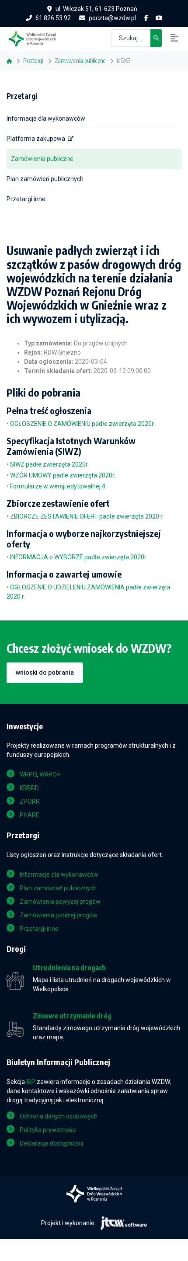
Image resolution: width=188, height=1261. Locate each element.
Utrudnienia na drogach (69, 968)
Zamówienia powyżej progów (60, 901)
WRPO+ (49, 774)
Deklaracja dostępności (51, 1143)
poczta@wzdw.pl (112, 17)
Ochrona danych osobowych (58, 1116)
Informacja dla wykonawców (46, 118)
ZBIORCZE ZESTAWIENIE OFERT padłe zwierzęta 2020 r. (87, 516)
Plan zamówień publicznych (45, 178)
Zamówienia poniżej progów (58, 915)
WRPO (28, 774)
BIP (30, 1081)
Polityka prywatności (48, 1129)
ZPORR (30, 801)
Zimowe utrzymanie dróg (72, 1016)
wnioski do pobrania (45, 672)
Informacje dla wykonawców (59, 874)
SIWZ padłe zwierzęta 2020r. (49, 464)
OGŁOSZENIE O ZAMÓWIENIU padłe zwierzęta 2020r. (82, 423)
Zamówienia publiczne (42, 158)
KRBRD (29, 787)
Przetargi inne (26, 198)
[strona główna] (36, 38)
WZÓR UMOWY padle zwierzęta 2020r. (62, 475)
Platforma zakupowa (36, 138)
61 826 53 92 (53, 17)
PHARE (29, 815)
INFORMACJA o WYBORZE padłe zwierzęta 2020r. (78, 557)
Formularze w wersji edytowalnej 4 (57, 486)
